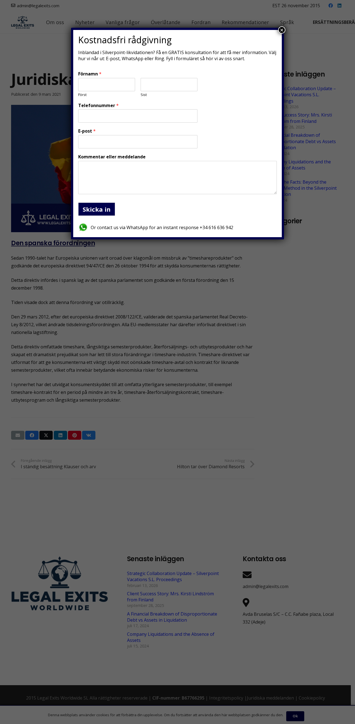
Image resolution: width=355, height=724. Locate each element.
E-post (87, 131)
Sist (144, 94)
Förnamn (90, 74)
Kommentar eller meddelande (112, 157)
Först (82, 94)
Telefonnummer (98, 105)
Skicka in (97, 209)
